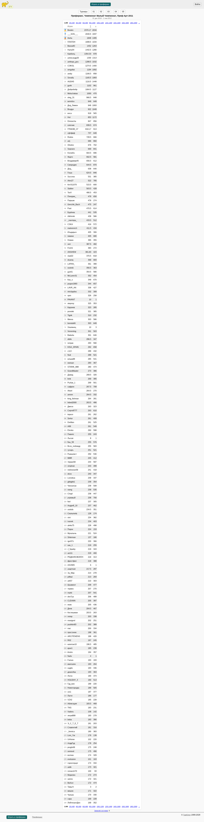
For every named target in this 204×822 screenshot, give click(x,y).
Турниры (83, 12)
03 (108, 12)
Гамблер (187, 815)
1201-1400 (108, 23)
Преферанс (37, 817)
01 (94, 12)
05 (123, 12)
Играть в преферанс (100, 4)
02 (101, 12)
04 (116, 12)
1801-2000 (133, 23)
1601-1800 (125, 23)
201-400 (72, 23)
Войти (197, 4)
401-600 (78, 23)
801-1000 (92, 23)
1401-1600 (116, 23)
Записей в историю (101, 811)
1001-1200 (100, 23)
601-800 (85, 23)
